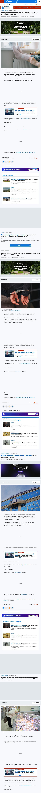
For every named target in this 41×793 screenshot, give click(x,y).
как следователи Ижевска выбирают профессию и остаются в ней (24, 434)
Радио (26, 4)
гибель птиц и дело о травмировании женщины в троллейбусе (23, 199)
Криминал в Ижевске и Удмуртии (14, 410)
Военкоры (19, 7)
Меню (2, 1)
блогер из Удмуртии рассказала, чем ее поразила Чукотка (24, 190)
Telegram (23, 118)
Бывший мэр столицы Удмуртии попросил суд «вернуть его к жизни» (23, 427)
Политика (12, 422)
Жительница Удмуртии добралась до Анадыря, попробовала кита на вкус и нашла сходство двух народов (23, 192)
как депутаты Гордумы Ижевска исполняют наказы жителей (24, 180)
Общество (6, 10)
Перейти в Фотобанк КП (16, 69)
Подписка (37, 4)
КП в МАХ (31, 7)
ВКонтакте (27, 118)
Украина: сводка (25, 7)
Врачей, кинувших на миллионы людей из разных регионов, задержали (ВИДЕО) (24, 445)
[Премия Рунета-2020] (16, 1)
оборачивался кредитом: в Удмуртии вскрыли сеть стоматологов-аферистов (23, 443)
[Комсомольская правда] (9, 1)
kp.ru (37, 158)
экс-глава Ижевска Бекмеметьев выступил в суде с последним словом (24, 424)
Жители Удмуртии (7, 165)
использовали (24, 129)
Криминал (6, 410)
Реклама (31, 4)
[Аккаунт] (39, 1)
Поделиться (36, 39)
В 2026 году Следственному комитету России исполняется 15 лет (24, 436)
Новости (2, 10)
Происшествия (13, 440)
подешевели (18, 126)
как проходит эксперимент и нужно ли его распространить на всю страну (24, 112)
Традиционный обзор (15, 201)
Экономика (6, 675)
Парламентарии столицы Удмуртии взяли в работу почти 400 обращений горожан (24, 183)
